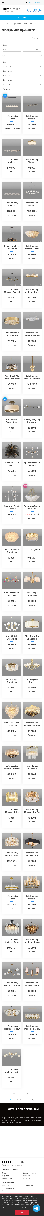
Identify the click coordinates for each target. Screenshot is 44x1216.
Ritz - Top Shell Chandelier (12, 550)
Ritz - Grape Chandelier (32, 594)
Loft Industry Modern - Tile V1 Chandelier (11, 855)
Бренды (28, 1188)
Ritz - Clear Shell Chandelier (11, 724)
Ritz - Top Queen (32, 549)
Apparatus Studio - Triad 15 (32, 464)
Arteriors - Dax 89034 (12, 464)
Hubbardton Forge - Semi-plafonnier (12, 422)
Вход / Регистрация (34, 2)
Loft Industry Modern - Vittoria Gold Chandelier (32, 725)
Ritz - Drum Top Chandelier (32, 637)
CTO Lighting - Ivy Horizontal (32, 420)
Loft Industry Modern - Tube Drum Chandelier (12, 812)
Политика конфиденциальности (21, 1207)
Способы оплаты (8, 1188)
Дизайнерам (7, 1178)
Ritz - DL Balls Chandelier (12, 637)
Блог (27, 1191)
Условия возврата (9, 1191)
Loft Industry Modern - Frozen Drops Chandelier (32, 335)
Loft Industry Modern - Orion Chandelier (12, 942)
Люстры (13, 23)
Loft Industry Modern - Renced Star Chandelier (12, 292)
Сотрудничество (29, 1173)
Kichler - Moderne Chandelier (12, 247)
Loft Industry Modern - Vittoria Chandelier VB (12, 769)
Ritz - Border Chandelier (32, 767)
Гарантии (29, 1185)
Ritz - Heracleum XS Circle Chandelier (12, 595)
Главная (5, 23)
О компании (7, 1173)
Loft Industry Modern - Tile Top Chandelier (32, 812)
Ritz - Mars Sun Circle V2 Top (12, 334)
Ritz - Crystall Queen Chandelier (32, 682)
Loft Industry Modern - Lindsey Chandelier (12, 985)
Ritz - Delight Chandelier (12, 680)
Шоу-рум (5, 1176)
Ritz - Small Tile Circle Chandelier (12, 377)
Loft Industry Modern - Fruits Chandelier (12, 1072)
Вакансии (27, 1176)
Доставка (5, 1185)
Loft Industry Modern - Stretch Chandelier (32, 379)
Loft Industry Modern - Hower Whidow (32, 292)
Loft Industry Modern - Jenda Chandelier (32, 985)
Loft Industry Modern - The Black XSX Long (32, 855)
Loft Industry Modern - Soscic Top (32, 249)
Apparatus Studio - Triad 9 (12, 507)
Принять (22, 1212)
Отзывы (26, 1178)
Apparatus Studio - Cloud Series (32, 507)
